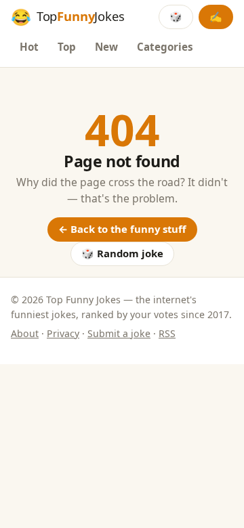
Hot (29, 46)
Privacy (63, 333)
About (25, 333)
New (106, 46)
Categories (165, 46)
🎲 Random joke (122, 253)
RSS (167, 333)
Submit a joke (118, 333)
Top (67, 46)
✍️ (215, 16)
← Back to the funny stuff (122, 229)
